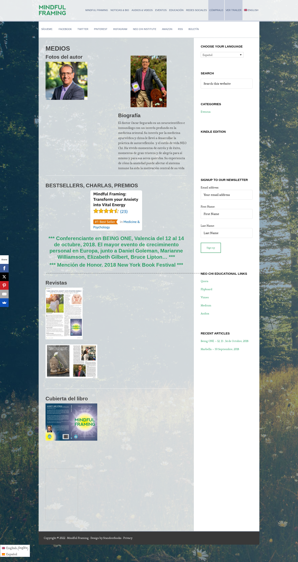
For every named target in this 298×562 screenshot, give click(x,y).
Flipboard (206, 289)
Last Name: (208, 226)
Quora (204, 281)
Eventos (206, 112)
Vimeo (205, 297)
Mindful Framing (52, 10)
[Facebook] (4, 268)
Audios (205, 313)
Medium (206, 305)
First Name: (208, 206)
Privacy (127, 538)
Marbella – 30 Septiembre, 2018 (220, 349)
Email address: (210, 187)
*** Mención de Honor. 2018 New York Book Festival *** (116, 265)
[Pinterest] (4, 285)
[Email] (4, 294)
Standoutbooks (112, 538)
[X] (4, 276)
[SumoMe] (4, 302)
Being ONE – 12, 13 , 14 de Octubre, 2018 (225, 341)
